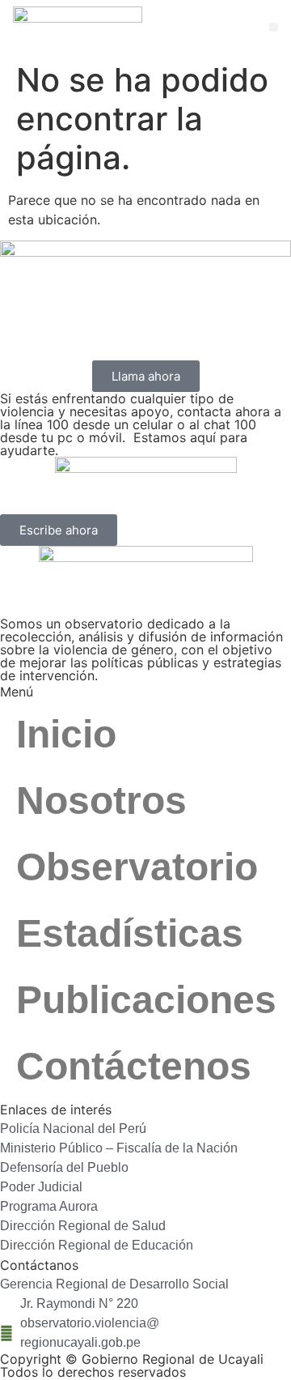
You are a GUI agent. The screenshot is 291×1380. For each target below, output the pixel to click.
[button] (273, 27)
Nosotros (101, 800)
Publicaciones (146, 999)
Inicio (66, 734)
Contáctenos (133, 1066)
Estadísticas (129, 933)
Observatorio (137, 866)
